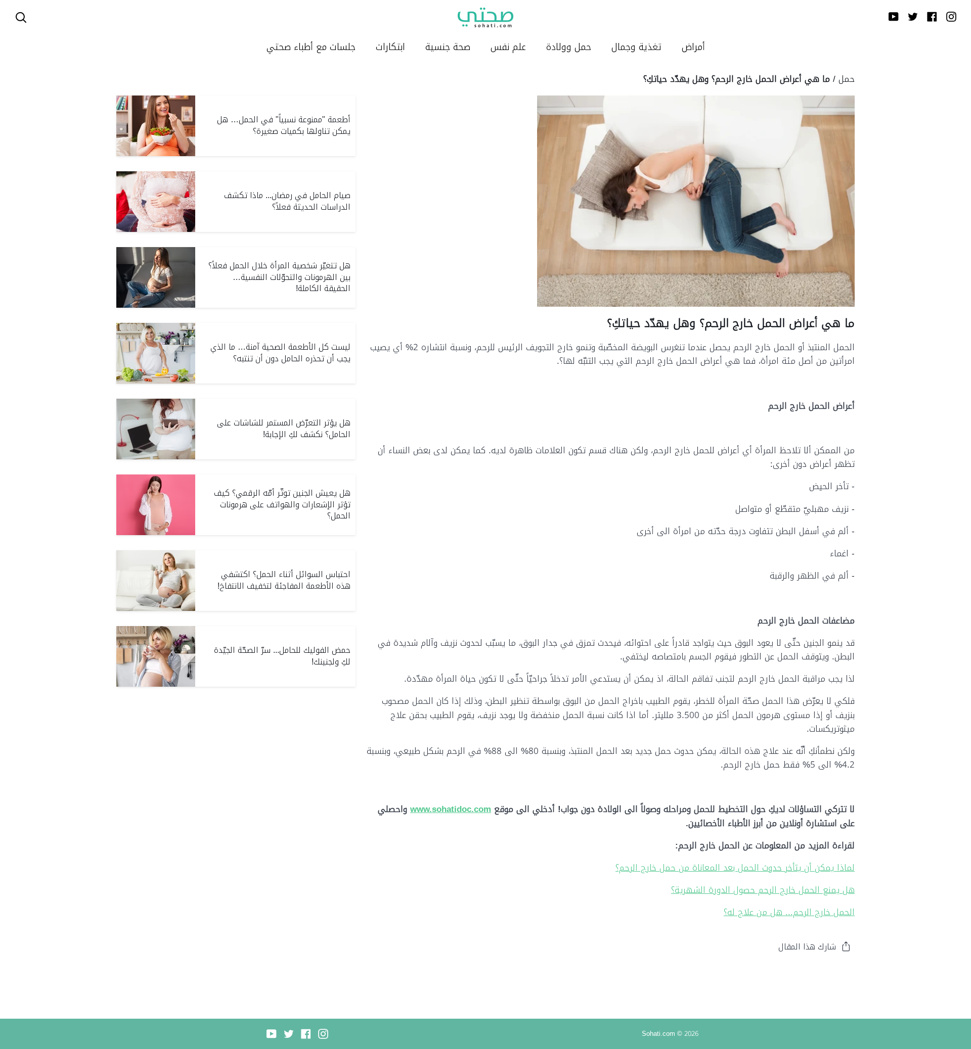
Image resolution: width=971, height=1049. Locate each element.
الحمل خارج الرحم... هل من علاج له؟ (789, 912)
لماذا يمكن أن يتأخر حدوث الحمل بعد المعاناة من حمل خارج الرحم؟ (735, 868)
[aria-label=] (21, 17)
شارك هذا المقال (807, 947)
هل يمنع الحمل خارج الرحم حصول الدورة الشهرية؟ (763, 890)
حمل (846, 79)
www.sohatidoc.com (450, 809)
